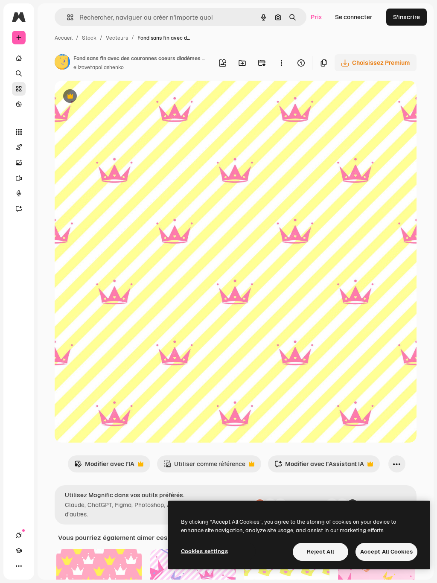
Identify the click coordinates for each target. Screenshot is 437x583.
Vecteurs (117, 38)
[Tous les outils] (19, 132)
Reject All (320, 551)
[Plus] (19, 566)
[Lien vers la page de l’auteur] (62, 63)
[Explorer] (19, 104)
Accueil (64, 38)
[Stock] (19, 89)
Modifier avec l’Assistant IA (319, 466)
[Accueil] (19, 58)
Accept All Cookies (386, 551)
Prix (316, 17)
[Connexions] (19, 535)
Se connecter (354, 17)
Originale (111, 97)
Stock (89, 38)
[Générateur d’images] (19, 162)
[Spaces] (19, 147)
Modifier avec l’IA (104, 466)
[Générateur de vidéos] (19, 178)
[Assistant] (19, 209)
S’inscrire (406, 17)
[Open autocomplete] (67, 17)
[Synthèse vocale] (19, 193)
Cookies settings (204, 551)
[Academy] (19, 550)
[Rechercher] (19, 73)
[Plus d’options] (281, 62)
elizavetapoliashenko (98, 67)
